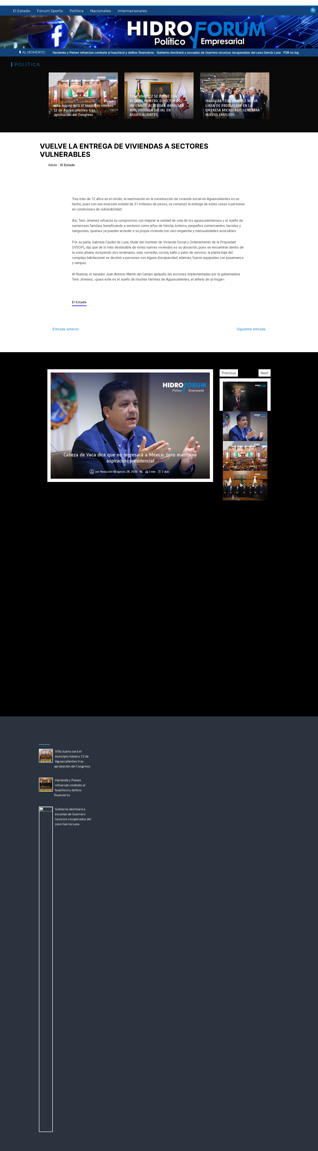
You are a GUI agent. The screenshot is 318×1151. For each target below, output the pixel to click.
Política (77, 11)
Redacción (106, 472)
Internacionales (132, 11)
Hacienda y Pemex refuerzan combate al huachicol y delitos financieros (60, 52)
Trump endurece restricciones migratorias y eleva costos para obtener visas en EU (130, 676)
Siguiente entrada (251, 329)
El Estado (21, 11)
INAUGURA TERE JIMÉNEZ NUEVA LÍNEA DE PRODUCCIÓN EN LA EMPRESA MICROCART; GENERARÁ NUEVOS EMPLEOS (232, 108)
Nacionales (100, 11)
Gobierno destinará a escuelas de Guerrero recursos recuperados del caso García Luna (175, 52)
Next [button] (264, 373)
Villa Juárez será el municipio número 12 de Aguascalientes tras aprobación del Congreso (83, 110)
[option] (60, 52)
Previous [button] (229, 373)
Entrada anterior (66, 329)
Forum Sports (50, 11)
